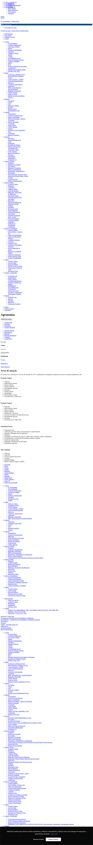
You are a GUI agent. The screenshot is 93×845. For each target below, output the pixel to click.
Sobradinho (11, 605)
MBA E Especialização (14, 553)
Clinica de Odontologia (14, 579)
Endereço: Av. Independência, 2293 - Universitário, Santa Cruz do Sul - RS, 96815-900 (33, 610)
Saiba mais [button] (54, 834)
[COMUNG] (20, 619)
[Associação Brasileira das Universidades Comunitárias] (17, 618)
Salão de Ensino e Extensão (16, 538)
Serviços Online (9, 559)
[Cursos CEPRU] (6, 628)
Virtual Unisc (12, 571)
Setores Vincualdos (13, 540)
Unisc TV (7, 481)
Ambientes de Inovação (15, 523)
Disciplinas (7, 326)
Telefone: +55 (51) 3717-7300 (16, 611)
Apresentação (8, 322)
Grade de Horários (9, 327)
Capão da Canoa (13, 602)
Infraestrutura (8, 332)
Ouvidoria (11, 497)
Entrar (2, 16)
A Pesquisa (11, 522)
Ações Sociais (12, 543)
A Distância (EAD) (13, 505)
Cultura (6, 587)
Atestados (7, 337)
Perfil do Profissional (10, 335)
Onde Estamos (8, 34)
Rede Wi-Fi (11, 569)
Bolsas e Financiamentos (15, 556)
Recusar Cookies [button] (38, 839)
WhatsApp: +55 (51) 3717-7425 (17, 613)
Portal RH (7, 464)
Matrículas (11, 536)
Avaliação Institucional (14, 490)
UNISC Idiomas (9, 479)
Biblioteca (7, 471)
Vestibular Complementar (15, 549)
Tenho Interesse (5, 367)
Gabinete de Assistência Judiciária (17, 582)
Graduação (11, 515)
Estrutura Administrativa (15, 495)
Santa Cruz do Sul (13, 600)
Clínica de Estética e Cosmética (17, 585)
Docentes (7, 324)
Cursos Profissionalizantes (15, 510)
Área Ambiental (12, 489)
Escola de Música (13, 592)
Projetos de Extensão (14, 541)
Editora (6, 474)
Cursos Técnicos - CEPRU (16, 508)
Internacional (15, 21)
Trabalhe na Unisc (13, 499)
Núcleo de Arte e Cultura (15, 594)
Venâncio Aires (12, 607)
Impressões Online (13, 574)
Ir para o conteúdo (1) (10, 2)
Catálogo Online (12, 563)
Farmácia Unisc (12, 584)
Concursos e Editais (13, 492)
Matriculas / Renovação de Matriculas (19, 567)
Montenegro (11, 603)
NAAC (6, 468)
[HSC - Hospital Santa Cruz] (9, 624)
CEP (9, 526)
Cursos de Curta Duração (15, 513)
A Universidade (12, 487)
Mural (6, 466)
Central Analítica (9, 473)
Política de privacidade (10, 482)
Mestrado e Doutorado (14, 517)
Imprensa (7, 476)
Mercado (6, 334)
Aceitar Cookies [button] (53, 839)
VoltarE (6, 469)
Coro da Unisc (12, 590)
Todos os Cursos (13, 504)
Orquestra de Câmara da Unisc (17, 595)
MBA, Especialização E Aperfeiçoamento (20, 518)
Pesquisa (6, 520)
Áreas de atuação (9, 330)
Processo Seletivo (9, 546)
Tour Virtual (7, 35)
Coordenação (8, 339)
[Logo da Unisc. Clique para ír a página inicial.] (15, 30)
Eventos (10, 530)
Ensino (6, 502)
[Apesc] (3, 623)
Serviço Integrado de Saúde (16, 581)
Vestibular (11, 548)
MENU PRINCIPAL (7, 629)
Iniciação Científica (13, 528)
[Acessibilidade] (6, 21)
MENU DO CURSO (6, 319)
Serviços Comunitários (10, 576)
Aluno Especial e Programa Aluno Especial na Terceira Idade (25, 558)
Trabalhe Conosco (9, 37)
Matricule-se (4, 363)
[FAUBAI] (4, 621)
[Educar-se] (4, 626)
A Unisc (6, 486)
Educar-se (11, 512)
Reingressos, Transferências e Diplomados (20, 554)
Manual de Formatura (14, 564)
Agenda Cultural (13, 589)
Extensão (7, 531)
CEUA (10, 525)
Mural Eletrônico (13, 566)
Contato (6, 38)
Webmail (10, 572)
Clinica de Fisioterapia (14, 577)
